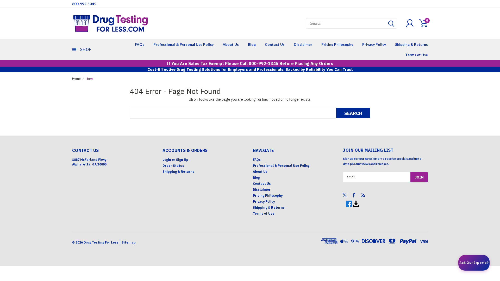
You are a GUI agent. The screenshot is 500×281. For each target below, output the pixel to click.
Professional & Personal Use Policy (183, 44)
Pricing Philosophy (337, 44)
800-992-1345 (84, 4)
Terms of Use (416, 55)
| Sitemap (127, 242)
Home (76, 78)
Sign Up (182, 160)
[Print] (356, 203)
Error (89, 78)
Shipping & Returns (411, 44)
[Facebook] (349, 203)
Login (166, 160)
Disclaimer (303, 44)
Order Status (173, 166)
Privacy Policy (374, 44)
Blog (252, 44)
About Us (231, 44)
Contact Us (275, 44)
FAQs (139, 44)
